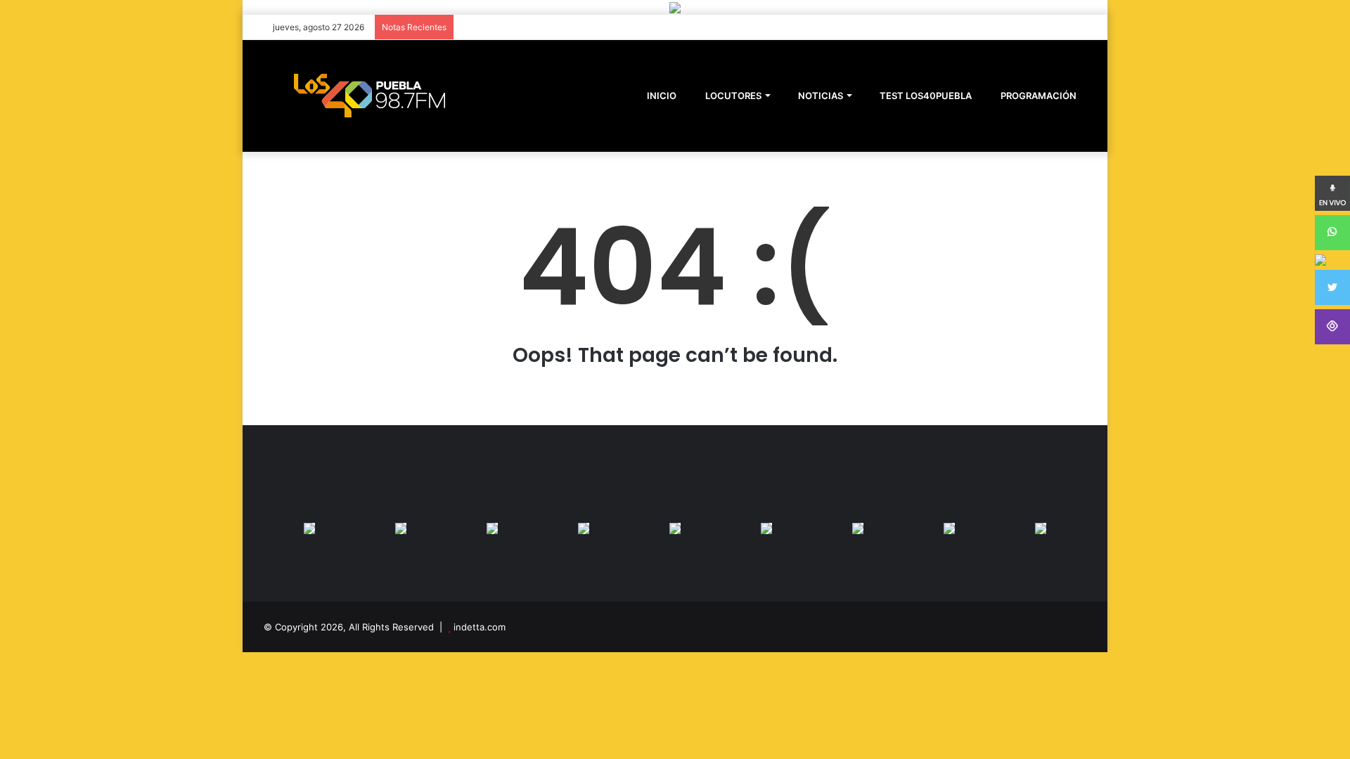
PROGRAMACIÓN (1037, 95)
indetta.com (480, 626)
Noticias (819, 95)
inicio (661, 95)
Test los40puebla (925, 95)
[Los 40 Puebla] (369, 95)
